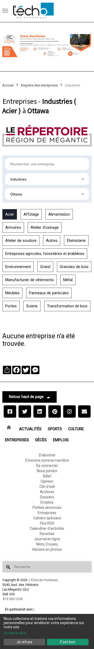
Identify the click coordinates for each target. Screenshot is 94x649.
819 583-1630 (13, 599)
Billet (47, 476)
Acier (9, 214)
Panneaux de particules (49, 293)
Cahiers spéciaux (47, 518)
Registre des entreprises (39, 85)
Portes (11, 306)
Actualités (30, 429)
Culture (76, 429)
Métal (68, 279)
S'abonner (47, 455)
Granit (45, 266)
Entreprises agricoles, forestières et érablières (44, 253)
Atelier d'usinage (45, 227)
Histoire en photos (47, 549)
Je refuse (24, 642)
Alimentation (59, 214)
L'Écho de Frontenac (43, 580)
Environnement (18, 266)
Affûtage (31, 214)
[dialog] (47, 631)
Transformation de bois (67, 306)
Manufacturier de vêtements (29, 279)
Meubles (12, 293)
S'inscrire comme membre (47, 460)
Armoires (13, 227)
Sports (55, 429)
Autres (51, 240)
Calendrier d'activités (47, 528)
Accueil (8, 85)
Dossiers (47, 497)
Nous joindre (47, 471)
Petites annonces (47, 507)
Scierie (32, 306)
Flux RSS (47, 523)
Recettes (47, 534)
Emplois (61, 440)
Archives (47, 492)
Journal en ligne (47, 539)
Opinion (47, 481)
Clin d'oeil (47, 486)
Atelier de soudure (21, 240)
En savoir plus (15, 633)
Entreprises (17, 440)
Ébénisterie (76, 240)
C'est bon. (68, 642)
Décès (41, 440)
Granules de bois (74, 266)
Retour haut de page (26, 396)
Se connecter (47, 465)
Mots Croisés (47, 544)
